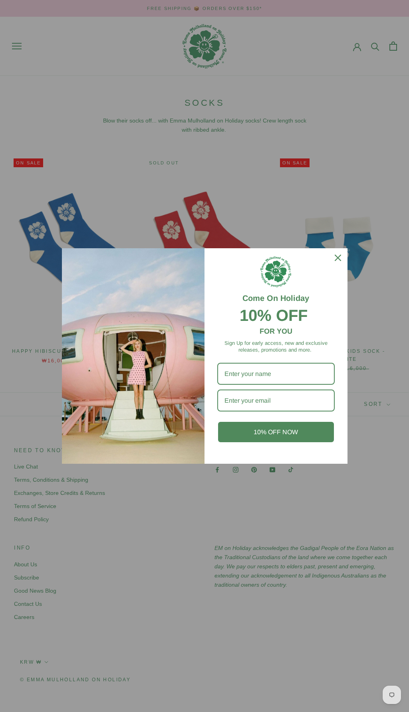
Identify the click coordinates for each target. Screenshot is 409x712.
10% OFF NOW (276, 432)
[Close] (337, 257)
